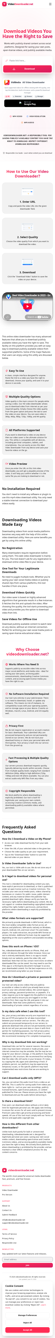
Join (27, 1265)
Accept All (27, 1330)
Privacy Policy (8, 1238)
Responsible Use (9, 1243)
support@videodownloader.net (15, 1223)
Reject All (27, 1322)
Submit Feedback (9, 1214)
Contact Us (7, 1210)
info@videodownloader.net (13, 1220)
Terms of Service (9, 1234)
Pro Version (7, 1194)
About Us (6, 1205)
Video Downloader (10, 1190)
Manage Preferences (27, 1315)
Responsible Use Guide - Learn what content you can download (29, 153)
